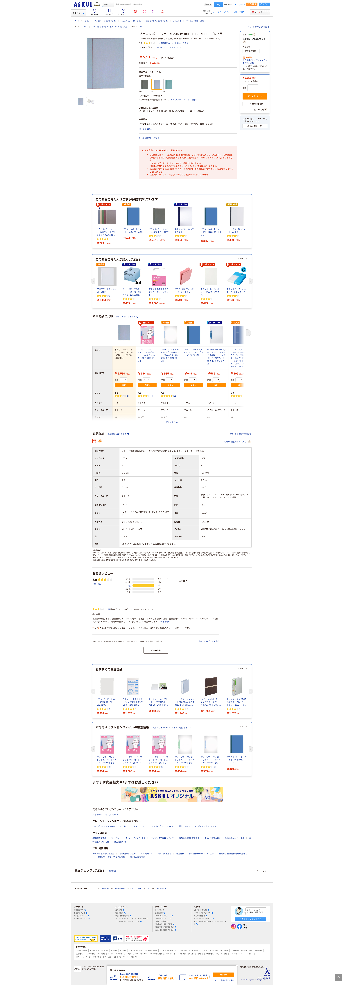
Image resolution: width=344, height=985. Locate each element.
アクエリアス (161, 889)
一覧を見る (112, 871)
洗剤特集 (79, 954)
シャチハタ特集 (221, 954)
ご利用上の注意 (160, 921)
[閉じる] (237, 966)
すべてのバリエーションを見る (184, 100)
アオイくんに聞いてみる (250, 919)
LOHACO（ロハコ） (200, 910)
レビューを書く (181, 43)
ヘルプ (242, 4)
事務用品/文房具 (99, 838)
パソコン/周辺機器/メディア (162, 838)
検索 (218, 4)
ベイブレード (136, 889)
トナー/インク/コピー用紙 (134, 838)
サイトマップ (159, 910)
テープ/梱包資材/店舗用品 (103, 853)
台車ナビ (143, 954)
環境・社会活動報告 (122, 916)
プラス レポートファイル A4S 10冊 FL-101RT (189, 21)
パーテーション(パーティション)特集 (193, 951)
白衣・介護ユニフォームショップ (241, 954)
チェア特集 (214, 951)
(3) (136, 709)
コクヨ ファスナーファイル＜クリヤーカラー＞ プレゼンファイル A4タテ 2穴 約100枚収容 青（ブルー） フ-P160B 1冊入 (240, 358)
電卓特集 (114, 951)
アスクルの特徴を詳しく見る (223, 980)
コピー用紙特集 (81, 951)
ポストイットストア (83, 957)
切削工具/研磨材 (164, 853)
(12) (174, 396)
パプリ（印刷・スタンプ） (202, 913)
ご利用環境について (162, 919)
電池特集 (123, 951)
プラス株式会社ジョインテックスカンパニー (255, 61)
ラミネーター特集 (150, 951)
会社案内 (118, 910)
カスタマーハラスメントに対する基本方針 (130, 919)
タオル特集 (101, 954)
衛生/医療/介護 (120, 842)
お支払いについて (80, 916)
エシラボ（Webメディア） (203, 919)
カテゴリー (77, 13)
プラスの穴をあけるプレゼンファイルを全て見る (109, 27)
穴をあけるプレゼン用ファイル (157, 21)
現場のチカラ (133, 954)
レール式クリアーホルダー (103, 826)
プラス (85, 27)
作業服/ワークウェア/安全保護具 (111, 857)
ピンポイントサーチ (120, 957)
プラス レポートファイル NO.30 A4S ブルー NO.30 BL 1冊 (193, 352)
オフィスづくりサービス (102, 957)
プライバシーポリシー (163, 916)
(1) (127, 396)
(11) (110, 295)
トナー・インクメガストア (99, 951)
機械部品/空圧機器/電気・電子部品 (233, 853)
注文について (79, 910)
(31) (151, 396)
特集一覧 (133, 957)
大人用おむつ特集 (194, 954)
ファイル (86, 21)
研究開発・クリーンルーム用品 (201, 853)
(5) (244, 396)
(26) (162, 767)
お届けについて (79, 913)
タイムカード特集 (135, 951)
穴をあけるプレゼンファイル (131, 21)
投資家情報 (119, 913)
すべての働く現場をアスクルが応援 (162, 954)
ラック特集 (224, 951)
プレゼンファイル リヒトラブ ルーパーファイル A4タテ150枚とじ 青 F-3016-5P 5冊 (170, 355)
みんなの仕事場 (199, 916)
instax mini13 (120, 889)
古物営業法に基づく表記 (163, 924)
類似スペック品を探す (126, 316)
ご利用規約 (159, 913)
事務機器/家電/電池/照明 (189, 838)
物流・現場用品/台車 (127, 853)
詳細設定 (208, 4)
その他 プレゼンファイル (205, 826)
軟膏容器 (105, 889)
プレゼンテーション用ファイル (105, 21)
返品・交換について (81, 919)
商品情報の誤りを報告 (117, 434)
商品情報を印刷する (261, 27)
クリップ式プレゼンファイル (161, 826)
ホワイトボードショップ (169, 951)
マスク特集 (182, 954)
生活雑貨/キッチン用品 (234, 838)
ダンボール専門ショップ (117, 954)
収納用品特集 (209, 954)
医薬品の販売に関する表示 (164, 930)
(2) (188, 709)
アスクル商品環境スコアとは (235, 442)
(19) (188, 767)
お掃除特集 (258, 951)
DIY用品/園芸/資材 (137, 857)
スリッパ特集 (90, 954)
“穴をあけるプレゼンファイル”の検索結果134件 (172, 727)
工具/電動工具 (147, 853)
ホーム (76, 21)
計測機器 (180, 853)
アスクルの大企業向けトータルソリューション (210, 923)
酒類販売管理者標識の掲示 (164, 927)
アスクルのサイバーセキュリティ (127, 921)
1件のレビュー (97, 584)
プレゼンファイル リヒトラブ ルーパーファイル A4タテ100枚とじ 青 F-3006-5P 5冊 (147, 355)
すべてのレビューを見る (208, 641)
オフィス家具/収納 (212, 838)
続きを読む (165, 622)
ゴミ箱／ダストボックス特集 (241, 951)
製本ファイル (184, 826)
